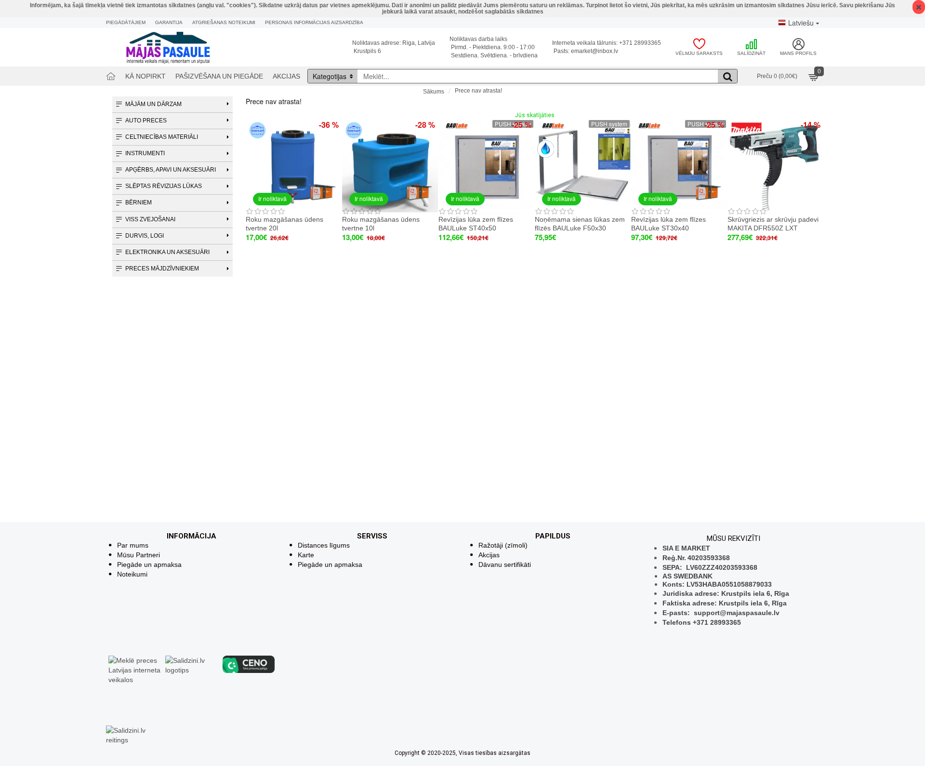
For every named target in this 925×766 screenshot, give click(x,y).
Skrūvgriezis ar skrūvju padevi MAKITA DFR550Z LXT (773, 223)
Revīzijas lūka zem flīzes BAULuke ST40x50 (475, 223)
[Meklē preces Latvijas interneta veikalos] (134, 669)
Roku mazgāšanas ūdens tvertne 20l (284, 223)
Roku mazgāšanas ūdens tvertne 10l (381, 223)
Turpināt (813, 109)
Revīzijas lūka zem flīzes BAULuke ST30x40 (668, 223)
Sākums (433, 91)
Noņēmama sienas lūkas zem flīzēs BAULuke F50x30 (580, 223)
